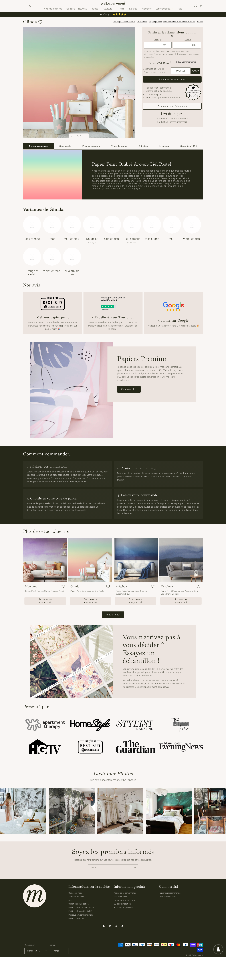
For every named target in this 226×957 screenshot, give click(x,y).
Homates (31, 586)
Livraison (164, 146)
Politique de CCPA (76, 918)
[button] (24, 6)
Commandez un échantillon (172, 106)
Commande (65, 146)
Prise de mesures (91, 146)
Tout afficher (113, 614)
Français (56, 951)
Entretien (143, 146)
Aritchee (121, 586)
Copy (195, 70)
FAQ (70, 900)
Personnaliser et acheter (172, 79)
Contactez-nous (75, 893)
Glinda (200, 22)
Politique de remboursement (81, 907)
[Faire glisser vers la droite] (86, 136)
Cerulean (167, 586)
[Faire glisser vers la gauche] (72, 136)
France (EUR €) (33, 951)
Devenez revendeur (167, 896)
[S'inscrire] (135, 867)
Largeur (157, 40)
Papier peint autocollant (124, 900)
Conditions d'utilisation (78, 904)
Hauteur (187, 40)
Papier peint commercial (170, 893)
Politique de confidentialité (80, 911)
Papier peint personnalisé (125, 893)
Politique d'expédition (123, 907)
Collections (142, 22)
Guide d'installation (122, 904)
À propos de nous (76, 896)
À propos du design (38, 146)
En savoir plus (129, 389)
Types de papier (119, 146)
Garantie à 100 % (188, 146)
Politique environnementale (80, 915)
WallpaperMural (197, 955)
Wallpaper (124, 22)
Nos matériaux (120, 896)
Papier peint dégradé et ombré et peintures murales (172, 22)
